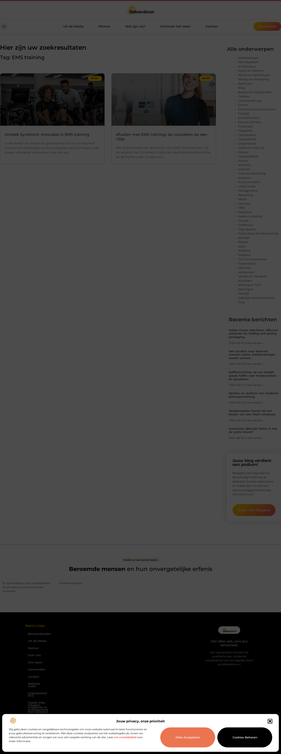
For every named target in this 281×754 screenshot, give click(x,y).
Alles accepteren (187, 737)
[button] (270, 721)
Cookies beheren (244, 737)
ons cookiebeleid (125, 737)
